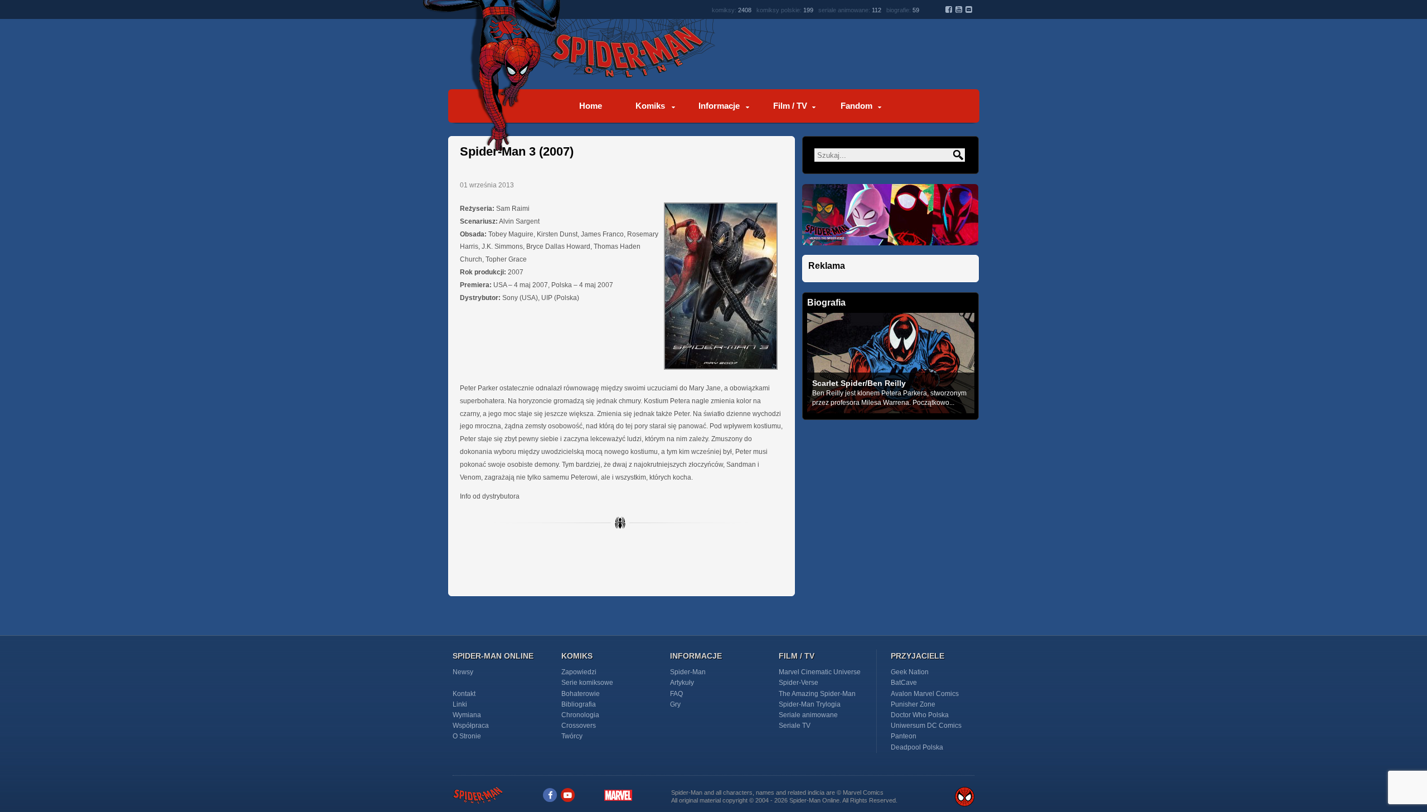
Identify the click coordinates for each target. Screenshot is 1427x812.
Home (590, 105)
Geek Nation (910, 672)
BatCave (904, 683)
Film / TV (790, 105)
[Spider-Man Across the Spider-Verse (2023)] (890, 252)
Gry (675, 704)
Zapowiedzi (578, 672)
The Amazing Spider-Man (817, 694)
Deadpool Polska (917, 747)
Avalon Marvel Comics (925, 694)
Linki (460, 704)
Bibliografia (578, 704)
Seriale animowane (808, 715)
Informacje (719, 105)
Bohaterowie (580, 694)
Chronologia (580, 715)
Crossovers (578, 725)
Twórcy (572, 736)
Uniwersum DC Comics (926, 725)
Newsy (463, 672)
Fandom (856, 105)
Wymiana (467, 715)
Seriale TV (794, 725)
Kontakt (464, 694)
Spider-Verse (798, 683)
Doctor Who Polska (920, 715)
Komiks (650, 105)
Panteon (903, 736)
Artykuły (682, 683)
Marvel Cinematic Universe (820, 672)
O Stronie (467, 736)
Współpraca (471, 725)
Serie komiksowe (587, 683)
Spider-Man (688, 672)
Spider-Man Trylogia (810, 704)
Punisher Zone (913, 704)
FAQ (676, 694)
